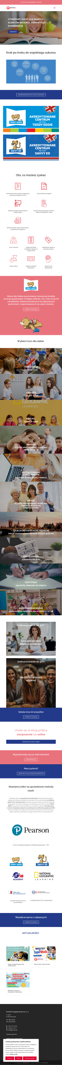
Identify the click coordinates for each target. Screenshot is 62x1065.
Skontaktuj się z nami (30, 742)
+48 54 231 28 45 (12, 1026)
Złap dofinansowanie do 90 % (25, 23)
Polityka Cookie (14, 1054)
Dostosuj (9, 1058)
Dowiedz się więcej (31, 309)
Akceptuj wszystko (30, 1058)
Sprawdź (13, 32)
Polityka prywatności (11, 1034)
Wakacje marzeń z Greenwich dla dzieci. (15, 991)
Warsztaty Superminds (42, 964)
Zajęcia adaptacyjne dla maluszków (16, 965)
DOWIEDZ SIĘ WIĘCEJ (31, 717)
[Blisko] (37, 1039)
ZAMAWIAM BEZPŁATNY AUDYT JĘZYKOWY (31, 95)
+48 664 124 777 (12, 1028)
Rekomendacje (31, 759)
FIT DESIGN (44, 1063)
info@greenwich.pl (12, 1030)
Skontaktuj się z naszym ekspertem (31, 773)
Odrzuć (18, 1058)
